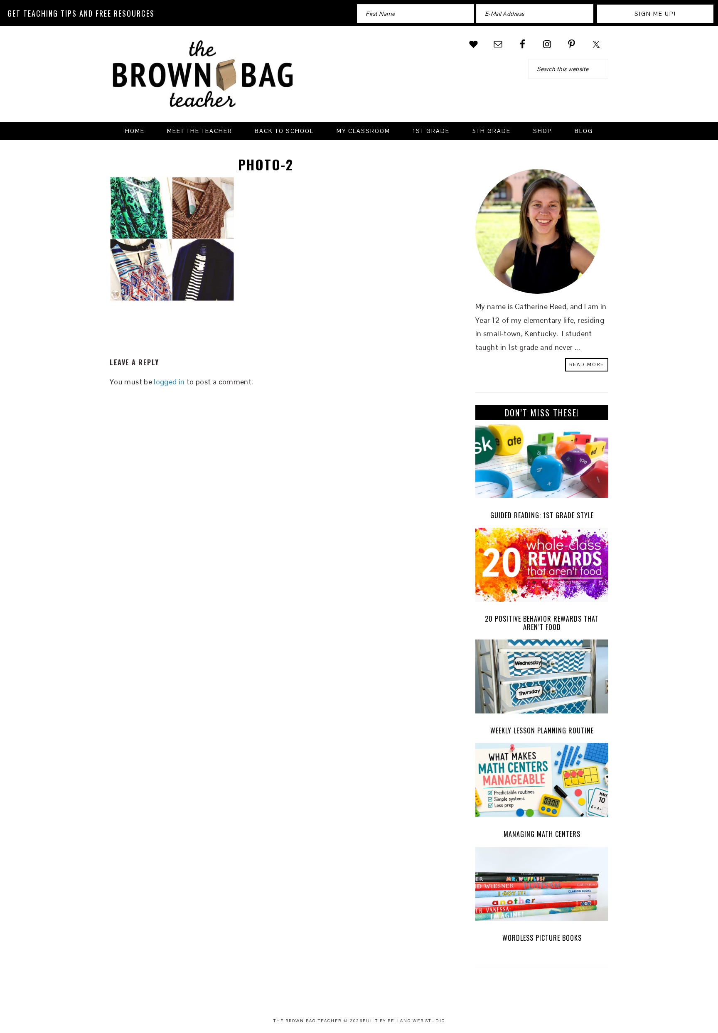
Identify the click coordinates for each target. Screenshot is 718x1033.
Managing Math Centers (542, 834)
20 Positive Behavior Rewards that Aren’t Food (542, 623)
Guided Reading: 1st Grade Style (542, 515)
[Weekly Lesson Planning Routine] (541, 678)
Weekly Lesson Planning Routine (542, 730)
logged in (169, 381)
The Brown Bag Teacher (203, 79)
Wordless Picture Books (542, 938)
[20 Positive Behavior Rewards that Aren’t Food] (541, 567)
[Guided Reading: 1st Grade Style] (541, 463)
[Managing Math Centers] (541, 782)
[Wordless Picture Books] (541, 886)
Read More (586, 364)
